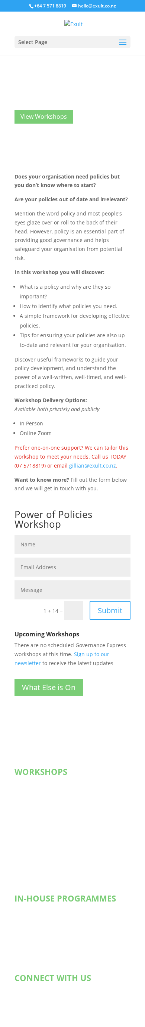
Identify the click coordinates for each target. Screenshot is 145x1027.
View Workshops (43, 116)
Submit (110, 610)
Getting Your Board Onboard (57, 920)
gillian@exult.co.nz (92, 465)
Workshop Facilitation (48, 939)
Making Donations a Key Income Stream (71, 812)
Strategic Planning (44, 910)
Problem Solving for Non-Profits (61, 868)
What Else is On (48, 687)
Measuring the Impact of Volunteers (67, 840)
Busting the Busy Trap (49, 859)
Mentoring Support (46, 929)
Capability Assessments (51, 957)
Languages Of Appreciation (56, 948)
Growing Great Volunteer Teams (62, 831)
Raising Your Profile (46, 821)
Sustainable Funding (47, 793)
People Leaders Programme (56, 849)
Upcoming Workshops (49, 784)
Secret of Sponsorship (49, 802)
